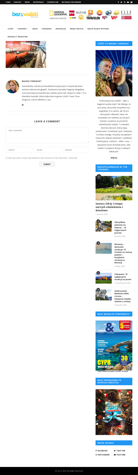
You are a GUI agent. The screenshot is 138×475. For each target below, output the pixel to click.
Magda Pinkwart (32, 81)
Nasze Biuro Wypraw (98, 29)
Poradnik (47, 29)
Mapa (35, 29)
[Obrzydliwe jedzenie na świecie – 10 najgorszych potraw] (104, 226)
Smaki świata (76, 29)
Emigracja (61, 29)
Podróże (22, 29)
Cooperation (52, 2)
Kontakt (17, 2)
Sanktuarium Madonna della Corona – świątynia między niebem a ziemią (122, 296)
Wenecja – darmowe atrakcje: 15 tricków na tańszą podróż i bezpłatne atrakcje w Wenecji (123, 253)
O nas (8, 2)
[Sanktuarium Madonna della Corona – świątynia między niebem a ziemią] (104, 295)
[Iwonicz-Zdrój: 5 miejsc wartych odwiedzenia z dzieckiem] (114, 188)
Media (27, 2)
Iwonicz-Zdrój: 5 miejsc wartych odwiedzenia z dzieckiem (109, 207)
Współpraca (38, 2)
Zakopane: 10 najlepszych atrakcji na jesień (122, 277)
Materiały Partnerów (71, 2)
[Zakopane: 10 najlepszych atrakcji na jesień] (104, 278)
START (11, 29)
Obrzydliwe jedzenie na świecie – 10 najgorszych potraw (120, 227)
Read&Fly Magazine (18, 37)
